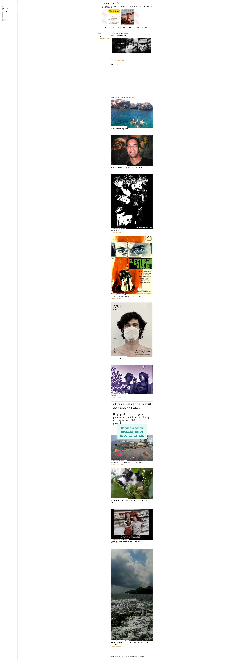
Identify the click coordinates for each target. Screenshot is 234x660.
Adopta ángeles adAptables (103, 38)
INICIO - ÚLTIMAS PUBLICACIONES (137, 27)
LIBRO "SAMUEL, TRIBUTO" (108, 27)
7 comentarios (118, 646)
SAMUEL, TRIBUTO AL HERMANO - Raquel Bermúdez (130, 167)
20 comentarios (118, 545)
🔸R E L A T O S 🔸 (119, 27)
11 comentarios (118, 504)
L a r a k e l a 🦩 (111, 3)
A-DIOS (113, 395)
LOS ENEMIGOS (116, 230)
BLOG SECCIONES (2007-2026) (121, 129)
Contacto (125, 27)
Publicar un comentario (120, 464)
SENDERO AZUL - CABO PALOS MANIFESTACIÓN (127, 462)
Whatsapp (4, 32)
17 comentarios (118, 169)
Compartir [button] (100, 33)
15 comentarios (118, 360)
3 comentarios (118, 232)
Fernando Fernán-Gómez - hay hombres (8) (127, 296)
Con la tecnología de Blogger (127, 654)
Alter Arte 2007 (117, 358)
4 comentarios (118, 131)
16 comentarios (118, 298)
